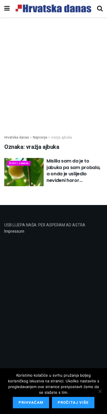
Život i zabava (19, 163)
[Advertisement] (53, 72)
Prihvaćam (31, 402)
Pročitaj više (73, 402)
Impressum (14, 231)
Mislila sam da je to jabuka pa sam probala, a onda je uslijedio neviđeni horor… (73, 170)
